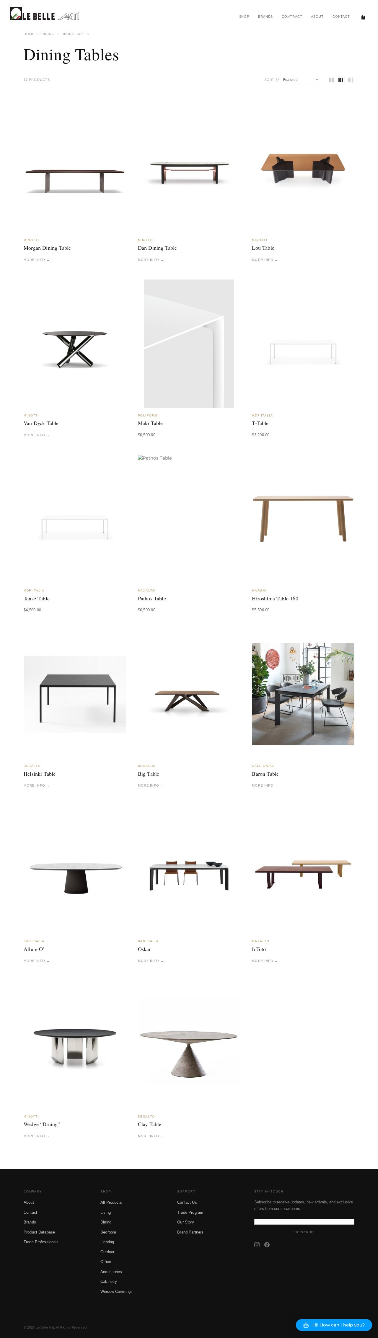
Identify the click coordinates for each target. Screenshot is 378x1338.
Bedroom (108, 1232)
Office (105, 1261)
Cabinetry (108, 1281)
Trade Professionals (41, 1242)
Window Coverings (116, 1291)
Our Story (185, 1222)
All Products (111, 1202)
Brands (30, 1222)
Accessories (111, 1272)
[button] (334, 1325)
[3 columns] (341, 80)
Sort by (272, 79)
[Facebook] (267, 1244)
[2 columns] (331, 80)
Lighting (107, 1242)
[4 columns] (350, 80)
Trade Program (190, 1212)
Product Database (39, 1232)
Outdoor (107, 1252)
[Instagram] (257, 1244)
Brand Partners (190, 1232)
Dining (47, 34)
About (29, 1202)
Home (29, 34)
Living (105, 1212)
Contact (30, 1212)
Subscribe (304, 1232)
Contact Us (187, 1202)
